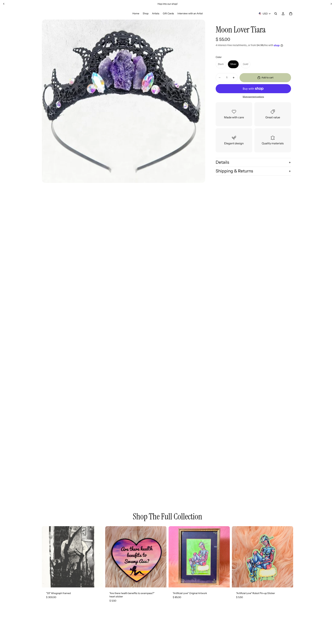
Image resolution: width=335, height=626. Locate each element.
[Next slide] (331, 4)
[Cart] (291, 13)
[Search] (276, 13)
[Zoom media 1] (123, 101)
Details (222, 162)
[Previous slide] (4, 4)
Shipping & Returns (234, 170)
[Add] (98, 582)
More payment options (253, 96)
